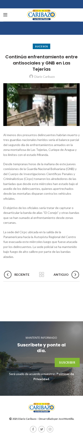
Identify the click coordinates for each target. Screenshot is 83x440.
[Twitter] (41, 429)
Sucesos (41, 46)
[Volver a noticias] (41, 274)
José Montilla (66, 418)
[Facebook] (33, 429)
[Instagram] (50, 429)
